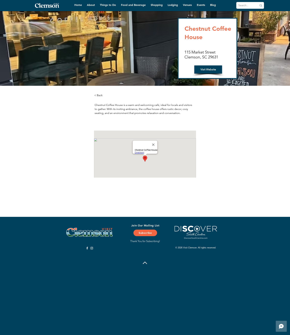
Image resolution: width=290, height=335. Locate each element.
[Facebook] (87, 248)
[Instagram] (91, 248)
